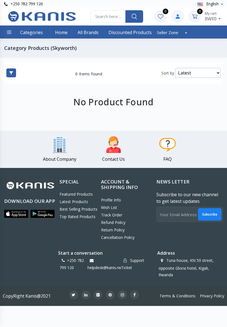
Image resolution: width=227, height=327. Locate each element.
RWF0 (211, 16)
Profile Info (111, 200)
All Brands (88, 32)
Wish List (109, 207)
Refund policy (113, 222)
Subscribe (209, 214)
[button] (16, 213)
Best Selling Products (78, 209)
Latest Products (74, 201)
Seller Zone (168, 32)
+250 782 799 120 (26, 3)
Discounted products (130, 32)
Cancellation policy (118, 237)
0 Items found (88, 73)
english (212, 3)
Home (61, 32)
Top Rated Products (78, 216)
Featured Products (76, 194)
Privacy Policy (212, 295)
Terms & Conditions (177, 295)
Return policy (113, 230)
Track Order (111, 215)
